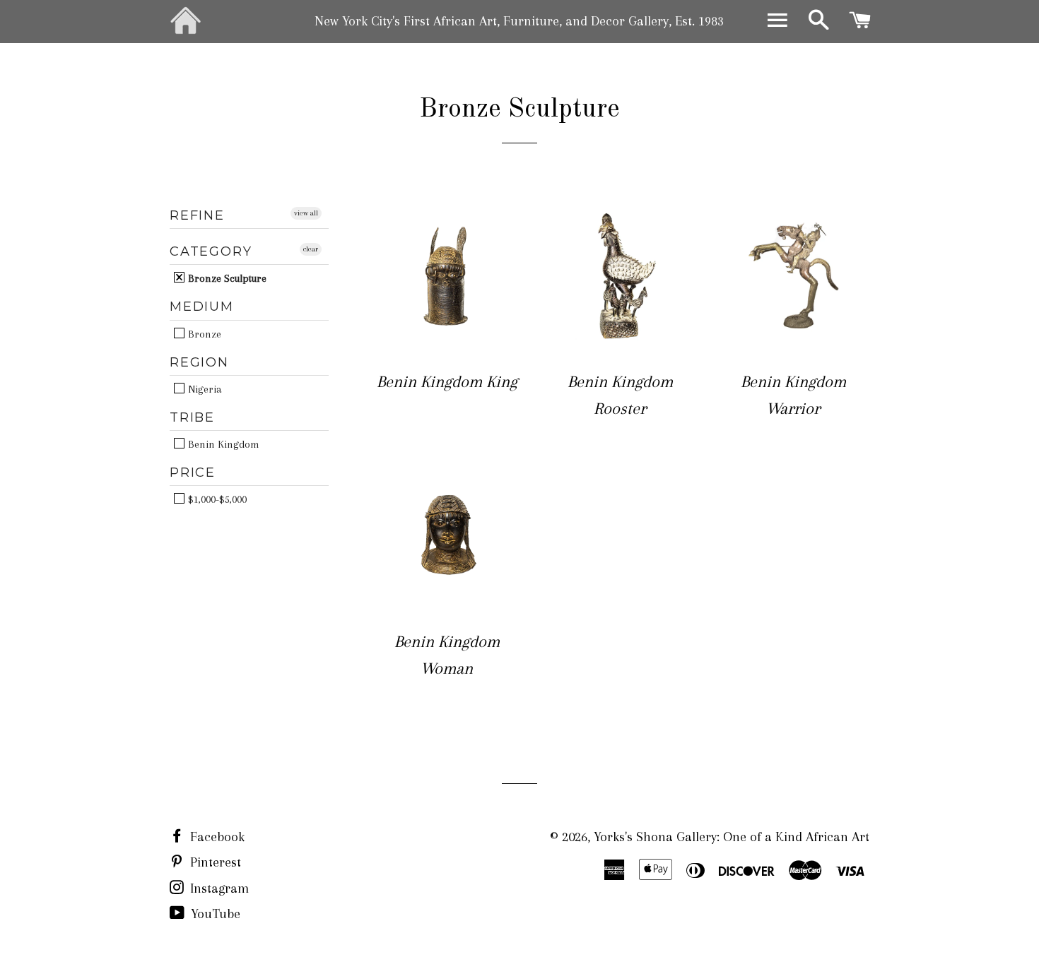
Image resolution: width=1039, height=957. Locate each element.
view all (306, 213)
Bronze (203, 334)
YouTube (213, 914)
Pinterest (214, 862)
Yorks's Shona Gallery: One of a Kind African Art (731, 837)
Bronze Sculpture (225, 278)
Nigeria (203, 389)
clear (310, 249)
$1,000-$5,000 (216, 499)
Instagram (218, 888)
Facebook (216, 837)
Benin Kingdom (222, 444)
